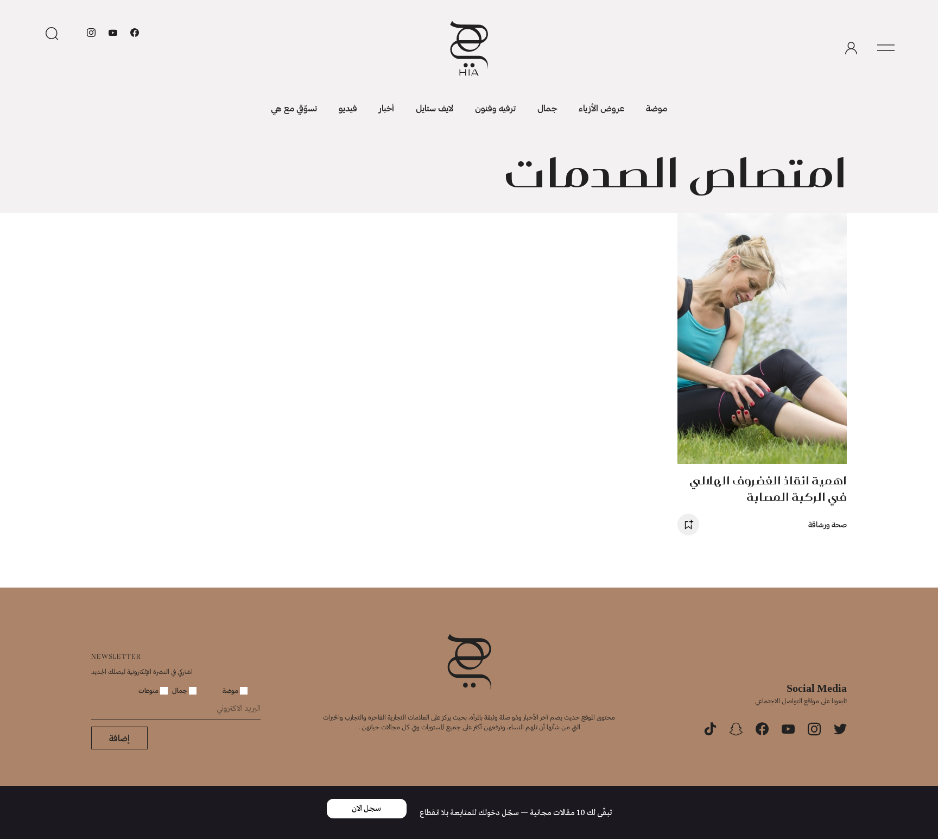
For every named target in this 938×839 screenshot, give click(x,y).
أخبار (386, 108)
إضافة (119, 738)
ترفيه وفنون (495, 108)
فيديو (348, 108)
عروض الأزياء (601, 108)
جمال (547, 108)
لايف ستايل (434, 108)
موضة (656, 108)
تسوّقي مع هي (294, 108)
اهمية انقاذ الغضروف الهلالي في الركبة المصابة (768, 488)
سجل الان (366, 808)
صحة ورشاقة (827, 524)
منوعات (149, 690)
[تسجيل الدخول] (851, 48)
